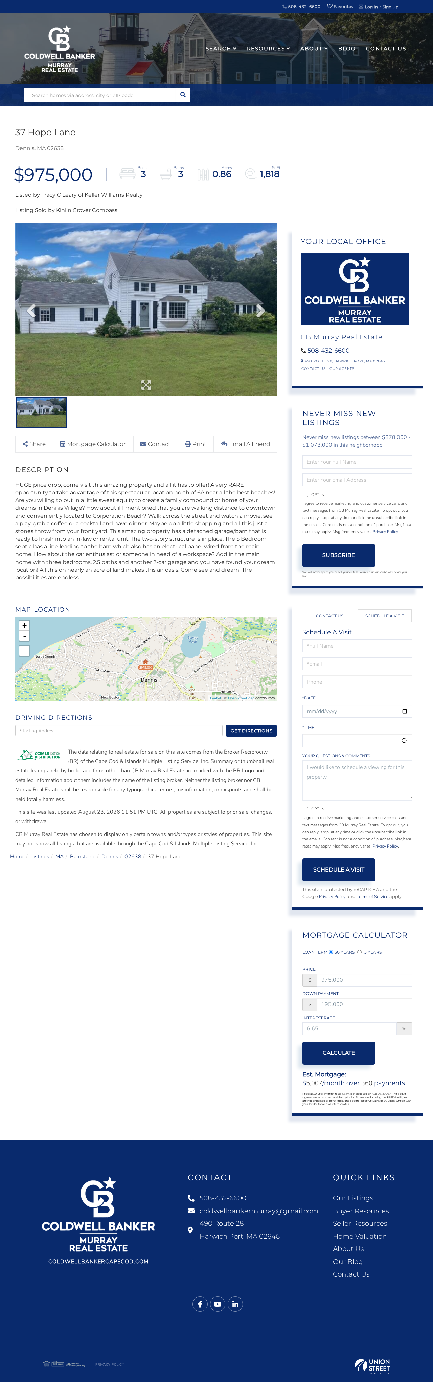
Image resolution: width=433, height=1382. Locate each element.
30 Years (345, 952)
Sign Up (390, 6)
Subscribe (338, 555)
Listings (39, 856)
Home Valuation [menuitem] (360, 1236)
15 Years (372, 952)
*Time (308, 727)
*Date (309, 697)
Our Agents (341, 368)
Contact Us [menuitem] (386, 48)
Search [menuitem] (218, 48)
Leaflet (215, 698)
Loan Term (314, 952)
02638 (132, 856)
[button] (183, 95)
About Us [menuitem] (348, 1249)
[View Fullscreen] (24, 651)
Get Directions (251, 730)
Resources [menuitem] (266, 48)
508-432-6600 (303, 6)
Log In (371, 6)
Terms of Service (372, 896)
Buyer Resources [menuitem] (361, 1211)
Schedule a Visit (384, 615)
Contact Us (313, 368)
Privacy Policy (385, 531)
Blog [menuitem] (347, 48)
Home (17, 856)
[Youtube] (217, 1304)
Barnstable (82, 856)
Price (309, 969)
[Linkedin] (235, 1304)
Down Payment (320, 993)
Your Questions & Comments (336, 755)
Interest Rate (318, 1017)
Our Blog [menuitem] (348, 1262)
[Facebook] (200, 1304)
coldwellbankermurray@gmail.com (259, 1211)
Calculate (339, 1053)
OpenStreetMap (241, 698)
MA (59, 856)
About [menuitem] (311, 48)
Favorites (343, 6)
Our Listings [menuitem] (353, 1198)
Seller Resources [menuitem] (360, 1223)
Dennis (109, 856)
